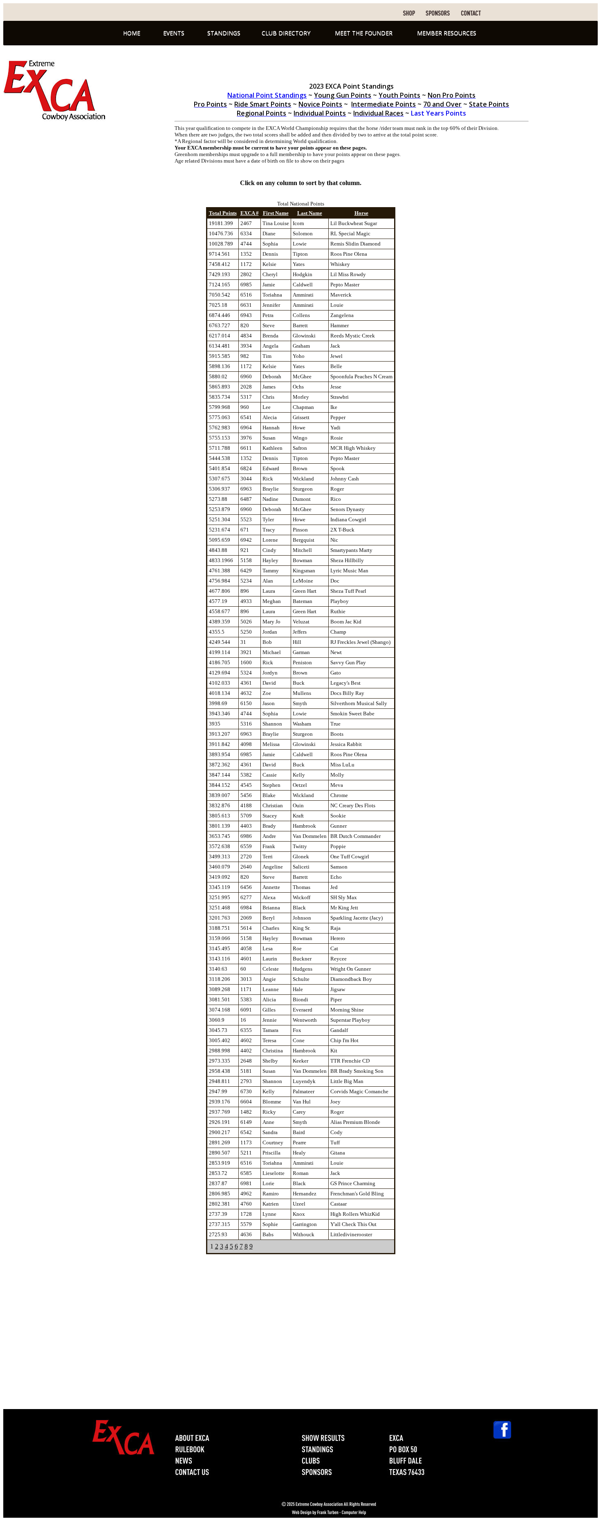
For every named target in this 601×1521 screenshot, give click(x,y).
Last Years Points (437, 113)
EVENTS (173, 33)
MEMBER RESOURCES (446, 33)
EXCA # (249, 213)
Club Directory (286, 33)
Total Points (223, 213)
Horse (361, 213)
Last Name (309, 213)
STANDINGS (223, 33)
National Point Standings (267, 95)
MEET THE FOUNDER (363, 33)
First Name (276, 213)
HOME (131, 33)
